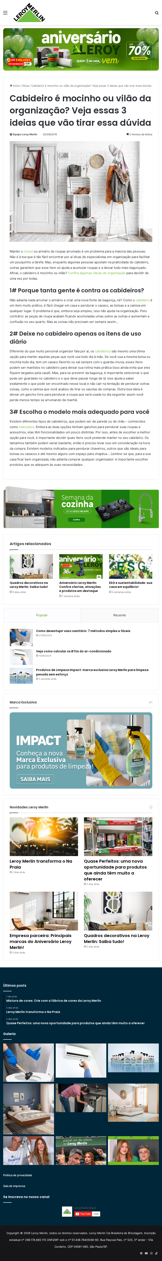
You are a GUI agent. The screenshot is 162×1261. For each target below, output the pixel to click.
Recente (119, 615)
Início (16, 85)
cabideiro (143, 300)
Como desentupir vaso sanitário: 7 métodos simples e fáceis (83, 631)
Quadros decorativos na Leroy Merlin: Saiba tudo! (29, 585)
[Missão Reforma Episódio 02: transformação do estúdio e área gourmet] (133, 1150)
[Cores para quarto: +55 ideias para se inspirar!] (133, 1103)
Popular (42, 615)
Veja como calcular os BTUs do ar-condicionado (73, 651)
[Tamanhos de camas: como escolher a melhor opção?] (28, 1109)
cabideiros (103, 351)
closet (28, 251)
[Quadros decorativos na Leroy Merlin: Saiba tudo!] (31, 566)
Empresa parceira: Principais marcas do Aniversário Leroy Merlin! (41, 941)
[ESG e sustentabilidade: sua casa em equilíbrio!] (130, 566)
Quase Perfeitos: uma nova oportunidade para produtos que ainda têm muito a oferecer (115, 870)
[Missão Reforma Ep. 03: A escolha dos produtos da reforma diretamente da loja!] (81, 1150)
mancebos (26, 427)
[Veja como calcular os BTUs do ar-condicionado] (21, 657)
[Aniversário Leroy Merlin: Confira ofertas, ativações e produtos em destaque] (81, 566)
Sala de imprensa (14, 1186)
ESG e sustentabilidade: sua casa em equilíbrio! (130, 585)
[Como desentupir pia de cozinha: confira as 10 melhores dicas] (81, 1098)
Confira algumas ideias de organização (97, 273)
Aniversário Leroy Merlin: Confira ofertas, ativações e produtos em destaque (80, 587)
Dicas (25, 85)
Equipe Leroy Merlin (25, 134)
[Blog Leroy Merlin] (29, 12)
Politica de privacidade (17, 1175)
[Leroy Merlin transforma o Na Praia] (44, 836)
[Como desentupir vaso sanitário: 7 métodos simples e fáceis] (21, 637)
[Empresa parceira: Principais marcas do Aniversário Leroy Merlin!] (44, 911)
